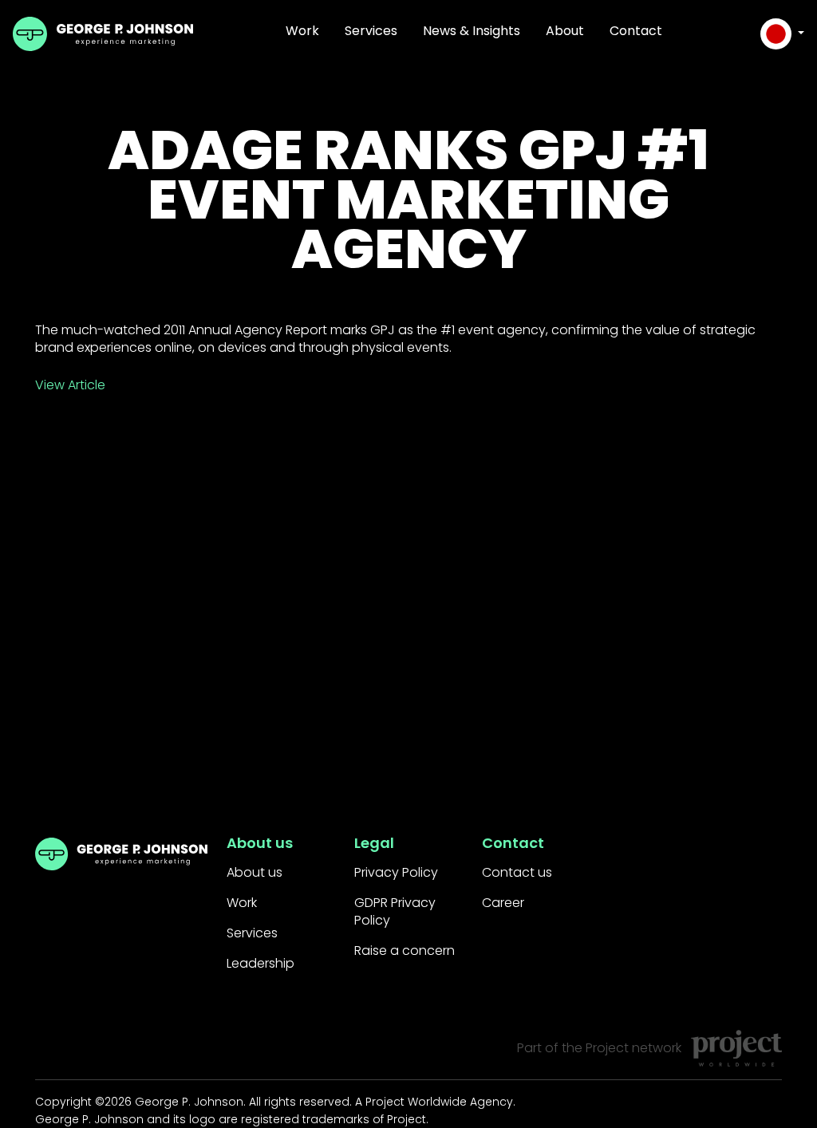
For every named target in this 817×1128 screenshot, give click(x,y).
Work (302, 31)
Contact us (517, 872)
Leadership (260, 963)
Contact (636, 31)
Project (607, 1048)
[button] (782, 34)
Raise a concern (404, 950)
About (565, 31)
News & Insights (471, 31)
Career (503, 902)
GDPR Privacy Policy (395, 911)
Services (371, 31)
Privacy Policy (396, 872)
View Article (70, 385)
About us (254, 872)
